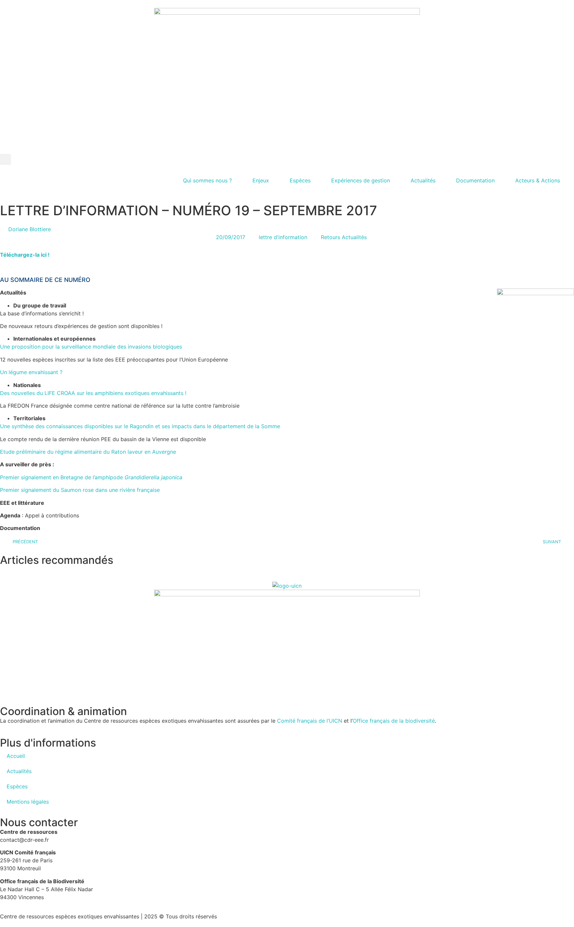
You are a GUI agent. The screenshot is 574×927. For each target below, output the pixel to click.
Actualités (423, 180)
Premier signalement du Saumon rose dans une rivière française (80, 490)
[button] (5, 159)
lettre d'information (283, 237)
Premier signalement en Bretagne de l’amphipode (91, 477)
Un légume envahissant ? (31, 372)
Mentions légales (28, 801)
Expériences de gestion (360, 180)
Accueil (16, 756)
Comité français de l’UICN (309, 720)
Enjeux (260, 180)
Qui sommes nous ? (207, 180)
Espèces (300, 180)
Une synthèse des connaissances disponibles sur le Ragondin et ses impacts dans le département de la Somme (140, 426)
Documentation (475, 180)
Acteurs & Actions (537, 180)
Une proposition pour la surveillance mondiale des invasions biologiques (91, 346)
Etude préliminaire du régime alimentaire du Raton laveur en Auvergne (88, 451)
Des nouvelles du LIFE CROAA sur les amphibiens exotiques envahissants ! (93, 393)
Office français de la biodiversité (394, 720)
